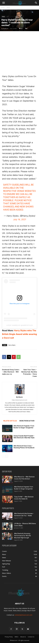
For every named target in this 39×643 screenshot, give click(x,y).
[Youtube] (28, 629)
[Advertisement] (19, 52)
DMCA (16, 637)
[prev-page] (3, 456)
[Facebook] (4, 357)
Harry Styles (11, 345)
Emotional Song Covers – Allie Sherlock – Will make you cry (10, 372)
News (8, 7)
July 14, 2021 (19, 219)
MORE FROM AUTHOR (26, 421)
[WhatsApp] (18, 357)
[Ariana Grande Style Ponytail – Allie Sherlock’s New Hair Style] (7, 438)
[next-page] (6, 456)
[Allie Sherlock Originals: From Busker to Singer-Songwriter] (7, 428)
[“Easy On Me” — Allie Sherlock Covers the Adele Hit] (7, 499)
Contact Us (31, 637)
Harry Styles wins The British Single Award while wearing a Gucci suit (19, 334)
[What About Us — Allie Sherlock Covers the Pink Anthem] (7, 479)
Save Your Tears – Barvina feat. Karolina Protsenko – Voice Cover (29, 373)
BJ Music (5, 28)
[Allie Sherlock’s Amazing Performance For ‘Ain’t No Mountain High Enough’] (7, 536)
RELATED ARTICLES (10, 421)
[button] (3, 3)
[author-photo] (20, 394)
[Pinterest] (14, 357)
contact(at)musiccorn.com (23, 615)
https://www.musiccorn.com (19, 400)
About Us (23, 637)
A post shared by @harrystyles (19, 325)
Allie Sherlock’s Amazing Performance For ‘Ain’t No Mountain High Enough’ (22, 536)
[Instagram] (17, 629)
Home (3, 7)
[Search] (36, 3)
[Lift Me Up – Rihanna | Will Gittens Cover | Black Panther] (7, 526)
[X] (9, 357)
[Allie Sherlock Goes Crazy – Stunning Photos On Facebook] (7, 448)
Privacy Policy (9, 637)
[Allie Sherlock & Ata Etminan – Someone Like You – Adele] (7, 516)
